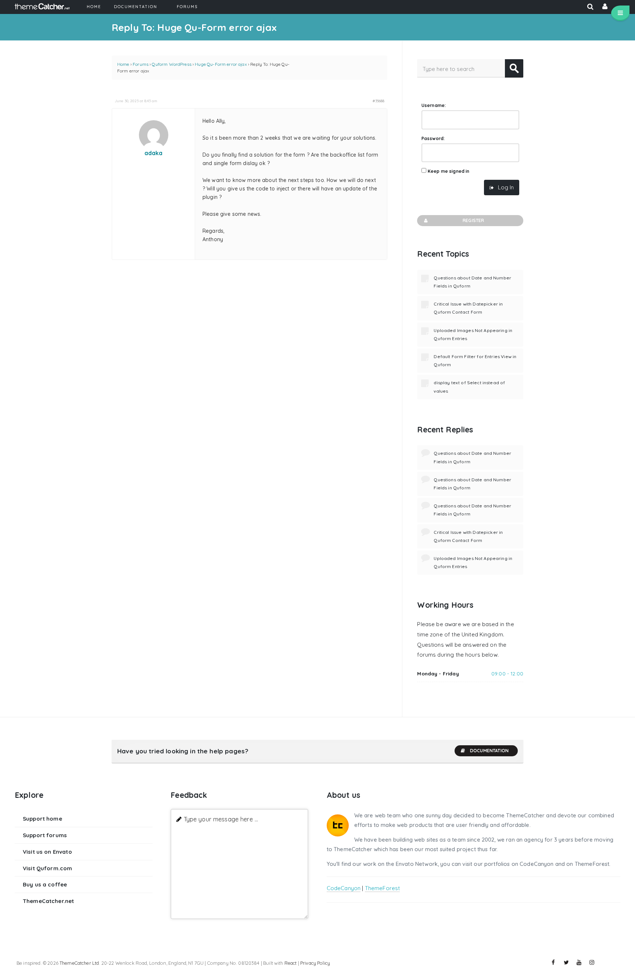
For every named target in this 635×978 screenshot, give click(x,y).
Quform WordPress (171, 64)
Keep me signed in (449, 171)
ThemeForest (382, 888)
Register (473, 220)
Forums (140, 64)
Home (123, 64)
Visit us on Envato (47, 851)
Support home (42, 818)
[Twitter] (566, 962)
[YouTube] (579, 962)
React (290, 963)
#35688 (378, 101)
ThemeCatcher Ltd (79, 963)
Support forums (45, 835)
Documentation (489, 750)
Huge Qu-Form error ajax (221, 64)
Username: (433, 105)
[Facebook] (553, 962)
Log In (506, 187)
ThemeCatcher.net (48, 900)
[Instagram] (592, 962)
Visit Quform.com (47, 868)
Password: (433, 138)
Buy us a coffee (45, 884)
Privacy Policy (315, 963)
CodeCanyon (344, 888)
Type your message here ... (221, 819)
